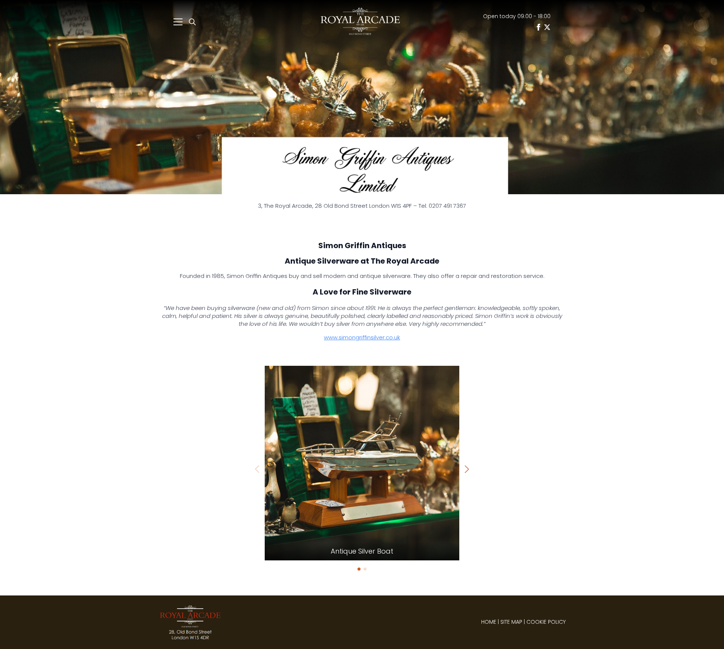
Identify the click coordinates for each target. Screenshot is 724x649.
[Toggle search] (192, 22)
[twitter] (547, 27)
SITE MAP (511, 622)
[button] (467, 469)
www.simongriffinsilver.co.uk (362, 337)
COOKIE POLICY (546, 622)
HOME (488, 622)
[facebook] (538, 27)
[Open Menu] (178, 21)
